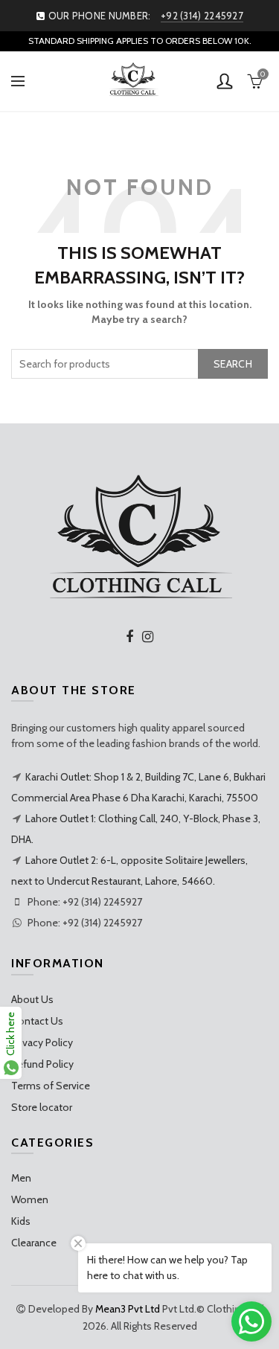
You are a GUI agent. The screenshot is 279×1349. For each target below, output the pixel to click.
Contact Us (37, 1021)
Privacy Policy (42, 1042)
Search (233, 364)
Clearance (34, 1242)
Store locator (41, 1107)
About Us (32, 999)
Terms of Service (50, 1085)
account (225, 81)
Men (21, 1178)
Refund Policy (42, 1064)
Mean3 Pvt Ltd (127, 1309)
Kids (21, 1221)
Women (29, 1199)
